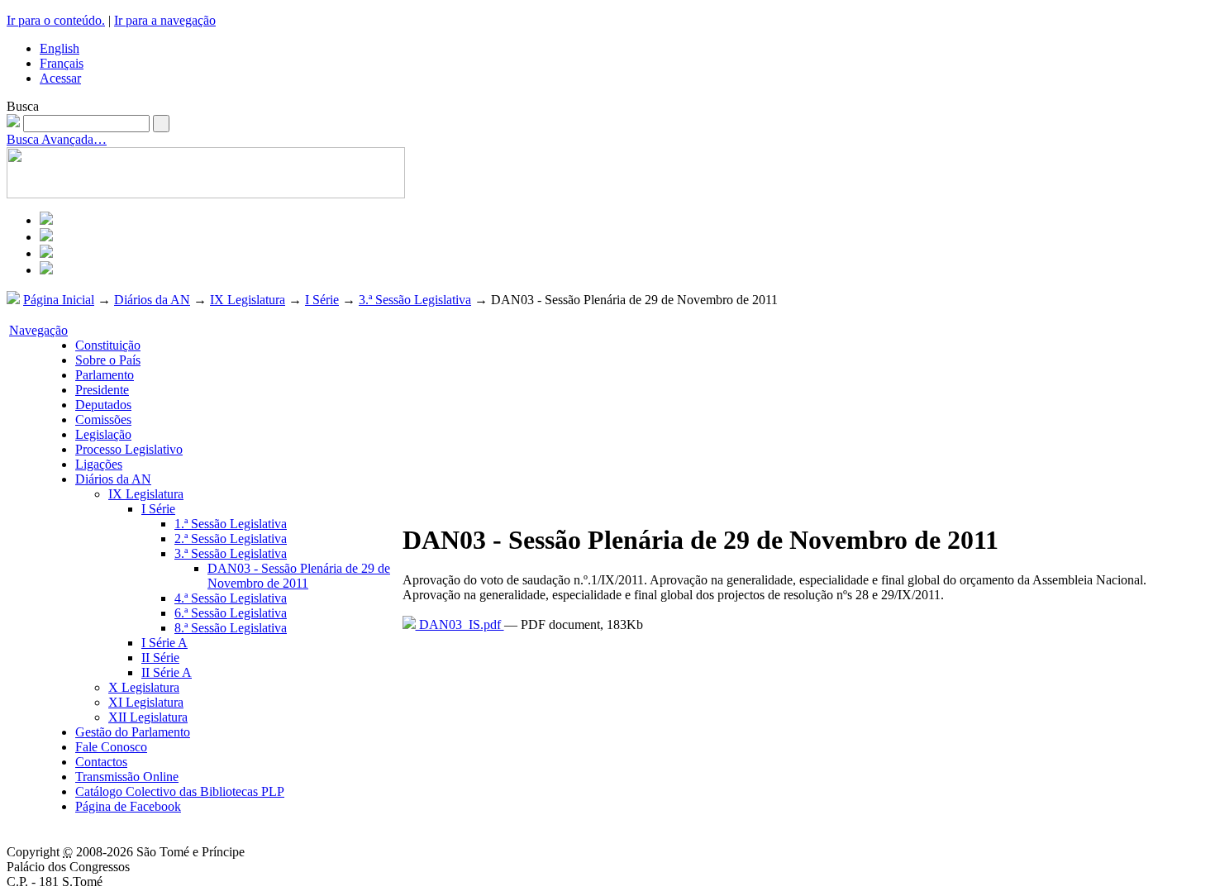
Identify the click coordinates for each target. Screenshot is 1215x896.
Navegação (38, 330)
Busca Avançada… (57, 139)
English (59, 48)
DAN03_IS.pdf (460, 624)
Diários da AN (152, 300)
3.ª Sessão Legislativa (415, 300)
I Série (322, 300)
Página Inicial (58, 300)
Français (61, 63)
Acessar (60, 78)
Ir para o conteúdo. (56, 20)
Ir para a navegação (165, 20)
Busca (23, 106)
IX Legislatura (247, 300)
